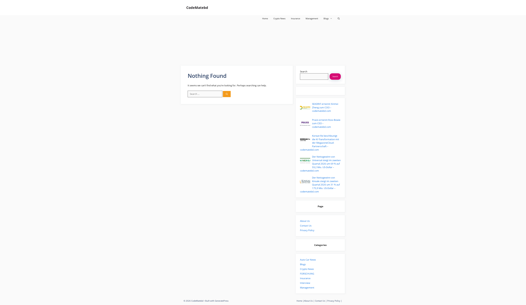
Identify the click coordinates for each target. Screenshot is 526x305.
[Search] (227, 94)
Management (312, 18)
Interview (305, 282)
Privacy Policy (307, 230)
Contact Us (305, 225)
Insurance (295, 18)
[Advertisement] (263, 42)
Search (303, 71)
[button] (338, 18)
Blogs (326, 18)
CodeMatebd (197, 7)
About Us (305, 221)
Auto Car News (308, 259)
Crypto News (279, 18)
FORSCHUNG (307, 273)
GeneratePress (221, 300)
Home (265, 18)
